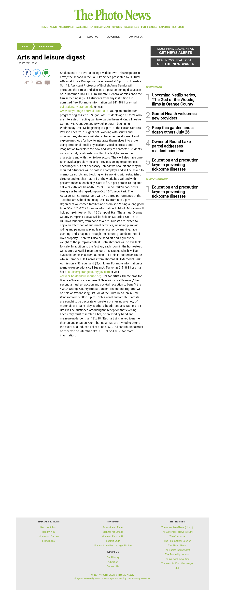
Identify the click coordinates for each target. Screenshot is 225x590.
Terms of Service (102, 578)
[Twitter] (37, 73)
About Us (92, 36)
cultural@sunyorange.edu (77, 107)
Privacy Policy (119, 578)
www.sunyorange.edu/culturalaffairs (84, 111)
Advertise (113, 36)
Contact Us (136, 36)
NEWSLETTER (181, 3)
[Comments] (46, 73)
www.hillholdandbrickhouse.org (80, 276)
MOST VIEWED (154, 87)
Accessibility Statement (139, 578)
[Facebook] (27, 73)
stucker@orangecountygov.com (89, 272)
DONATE (200, 3)
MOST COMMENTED (157, 179)
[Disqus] (80, 383)
